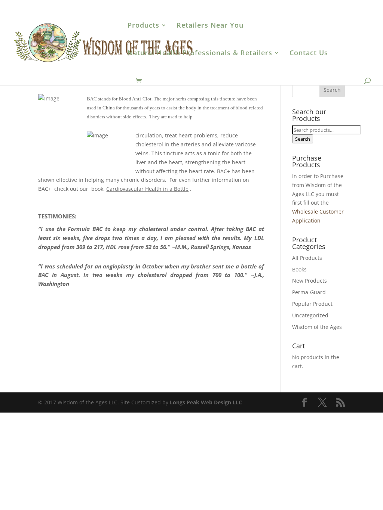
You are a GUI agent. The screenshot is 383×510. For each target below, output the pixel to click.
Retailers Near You (210, 25)
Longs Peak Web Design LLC (206, 402)
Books (299, 269)
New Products (309, 280)
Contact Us (308, 53)
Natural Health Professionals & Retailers (200, 53)
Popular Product (312, 303)
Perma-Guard (309, 292)
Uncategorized (310, 315)
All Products (307, 257)
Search (302, 139)
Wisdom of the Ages (317, 326)
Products (143, 25)
